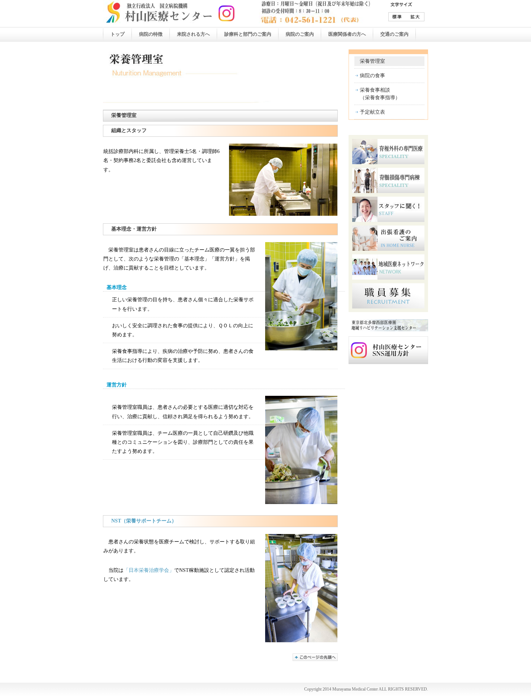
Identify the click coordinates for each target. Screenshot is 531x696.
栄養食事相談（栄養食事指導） (380, 93)
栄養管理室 (372, 61)
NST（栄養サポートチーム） (144, 521)
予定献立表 (372, 112)
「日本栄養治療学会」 (149, 570)
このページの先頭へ (315, 657)
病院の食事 (372, 75)
